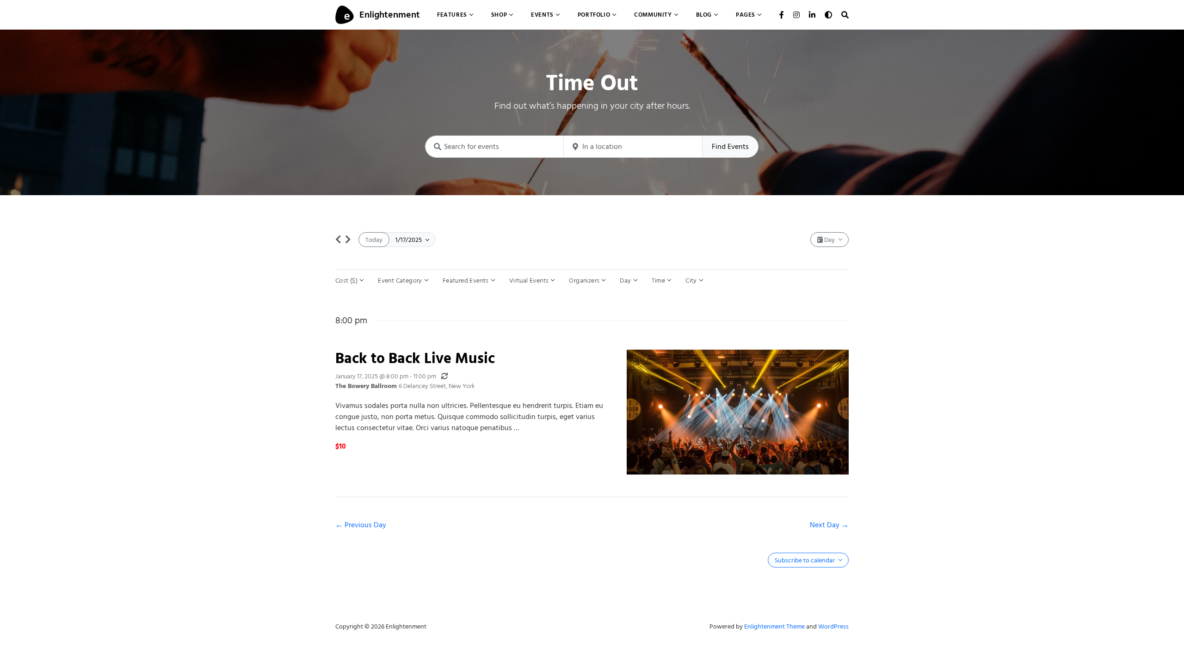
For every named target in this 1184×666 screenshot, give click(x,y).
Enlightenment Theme (774, 626)
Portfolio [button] (594, 14)
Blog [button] (704, 14)
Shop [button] (499, 14)
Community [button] (653, 14)
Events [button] (542, 14)
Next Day (825, 524)
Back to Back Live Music (415, 358)
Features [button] (452, 14)
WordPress (833, 626)
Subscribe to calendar (805, 560)
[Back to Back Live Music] (738, 412)
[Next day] (348, 239)
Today (373, 240)
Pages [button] (745, 14)
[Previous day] (338, 239)
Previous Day (365, 524)
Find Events (730, 146)
